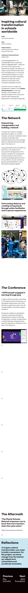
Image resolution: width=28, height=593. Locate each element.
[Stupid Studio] (2, 2)
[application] (14, 8)
